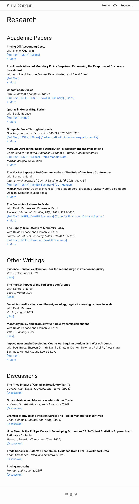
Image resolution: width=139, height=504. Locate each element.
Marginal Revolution (29, 161)
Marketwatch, (102, 188)
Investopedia (38, 192)
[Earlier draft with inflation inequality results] (69, 137)
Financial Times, (52, 188)
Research (126, 5)
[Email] (66, 494)
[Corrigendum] (64, 184)
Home (106, 5)
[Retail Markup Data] (54, 157)
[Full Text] (13, 54)
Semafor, (24, 192)
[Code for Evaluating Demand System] (79, 216)
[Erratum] (36, 240)
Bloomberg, (71, 188)
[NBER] (24, 98)
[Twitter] (76, 494)
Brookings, (86, 188)
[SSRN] (24, 54)
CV (115, 5)
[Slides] (35, 54)
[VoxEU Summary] (52, 98)
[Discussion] (15, 392)
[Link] (10, 277)
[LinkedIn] (71, 494)
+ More (11, 58)
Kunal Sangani (20, 5)
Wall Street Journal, (29, 188)
